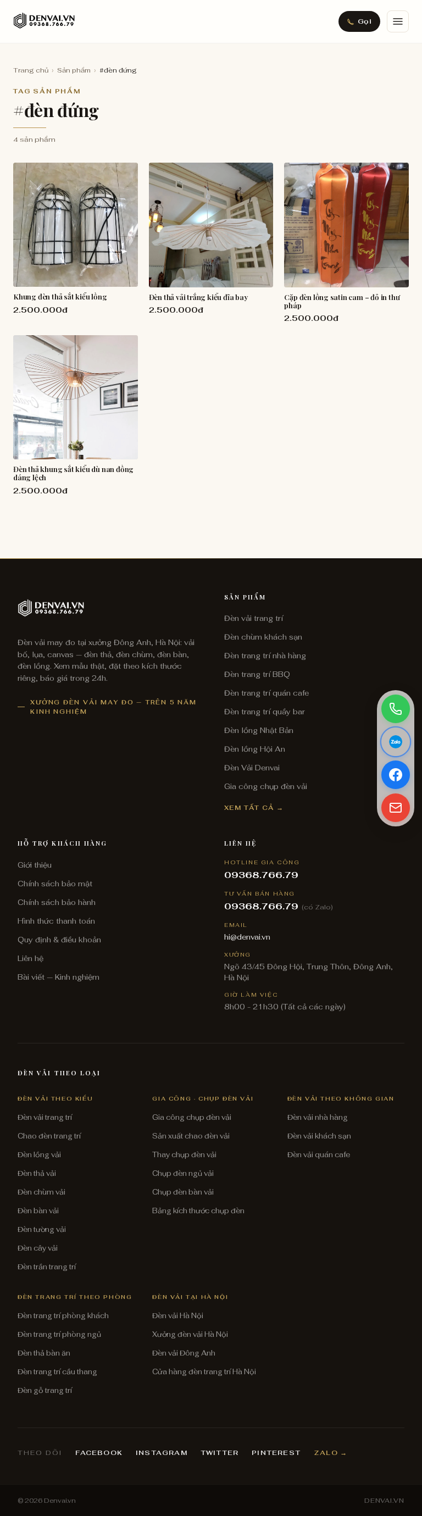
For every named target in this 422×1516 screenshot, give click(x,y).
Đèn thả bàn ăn (44, 1353)
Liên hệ (30, 958)
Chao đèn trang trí (49, 1136)
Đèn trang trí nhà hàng (265, 655)
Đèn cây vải (38, 1248)
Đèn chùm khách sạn (263, 637)
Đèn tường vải (42, 1229)
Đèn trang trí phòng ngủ (59, 1334)
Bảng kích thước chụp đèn (198, 1210)
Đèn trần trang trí (47, 1266)
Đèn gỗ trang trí (45, 1390)
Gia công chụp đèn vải (265, 786)
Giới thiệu (35, 865)
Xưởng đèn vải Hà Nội (190, 1334)
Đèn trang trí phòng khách (63, 1315)
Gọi (364, 21)
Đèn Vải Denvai (252, 768)
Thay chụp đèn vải (184, 1154)
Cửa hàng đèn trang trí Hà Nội (204, 1371)
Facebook (99, 1452)
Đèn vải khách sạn (319, 1136)
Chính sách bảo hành (57, 902)
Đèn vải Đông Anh (183, 1353)
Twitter (219, 1452)
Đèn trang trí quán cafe (266, 693)
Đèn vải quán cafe (318, 1154)
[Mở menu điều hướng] (398, 21)
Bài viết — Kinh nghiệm (58, 977)
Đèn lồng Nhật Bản (258, 730)
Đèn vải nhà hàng (317, 1117)
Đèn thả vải (37, 1173)
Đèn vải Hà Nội (177, 1315)
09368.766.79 (261, 875)
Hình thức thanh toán (56, 921)
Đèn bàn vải (38, 1210)
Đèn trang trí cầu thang (57, 1371)
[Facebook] (395, 774)
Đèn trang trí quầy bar (264, 712)
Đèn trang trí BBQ (257, 674)
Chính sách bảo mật (55, 884)
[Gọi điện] (395, 709)
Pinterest (276, 1452)
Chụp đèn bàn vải (183, 1192)
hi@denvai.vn (247, 937)
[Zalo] (395, 742)
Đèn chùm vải (41, 1192)
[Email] (395, 807)
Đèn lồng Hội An (254, 749)
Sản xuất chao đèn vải (191, 1136)
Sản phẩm (74, 70)
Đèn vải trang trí (253, 618)
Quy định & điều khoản (59, 940)
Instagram (161, 1452)
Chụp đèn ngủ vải (183, 1173)
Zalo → (330, 1452)
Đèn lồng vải (39, 1154)
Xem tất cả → (254, 807)
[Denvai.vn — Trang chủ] (44, 21)
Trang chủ (30, 70)
